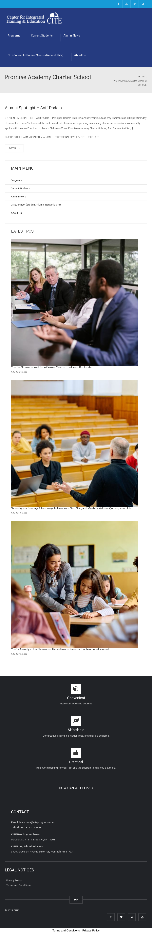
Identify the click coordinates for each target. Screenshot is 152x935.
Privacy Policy (14, 880)
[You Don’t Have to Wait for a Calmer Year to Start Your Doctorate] (74, 302)
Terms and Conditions (18, 885)
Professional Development (69, 137)
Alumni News (72, 35)
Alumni (47, 137)
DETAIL (13, 148)
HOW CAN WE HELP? (75, 788)
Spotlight (93, 137)
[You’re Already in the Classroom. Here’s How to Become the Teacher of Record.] (74, 584)
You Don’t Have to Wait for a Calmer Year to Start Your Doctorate (51, 367)
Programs (14, 35)
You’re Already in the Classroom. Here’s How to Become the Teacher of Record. (60, 649)
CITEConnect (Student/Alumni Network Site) (35, 55)
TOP (76, 899)
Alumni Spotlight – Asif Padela (33, 107)
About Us (80, 55)
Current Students (42, 35)
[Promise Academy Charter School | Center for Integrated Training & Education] (34, 17)
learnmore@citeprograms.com (36, 822)
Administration (31, 137)
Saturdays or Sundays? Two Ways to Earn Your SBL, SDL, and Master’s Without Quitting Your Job (71, 508)
